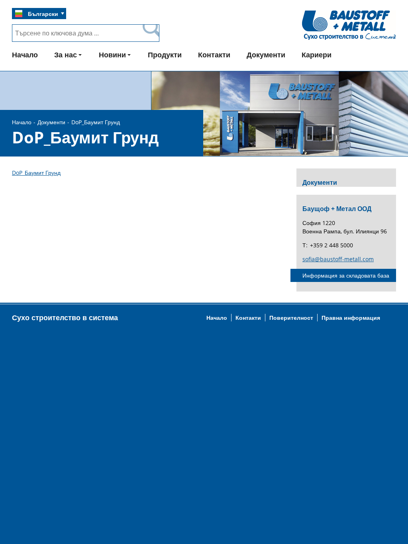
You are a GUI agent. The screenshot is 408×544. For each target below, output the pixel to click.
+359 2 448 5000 (331, 245)
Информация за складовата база (345, 275)
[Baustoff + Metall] (349, 39)
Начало (25, 54)
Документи (266, 54)
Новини (112, 54)
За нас (65, 54)
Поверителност (291, 317)
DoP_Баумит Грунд (36, 172)
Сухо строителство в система (65, 317)
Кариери (317, 54)
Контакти (214, 54)
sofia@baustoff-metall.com (338, 259)
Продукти (165, 54)
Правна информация (351, 317)
